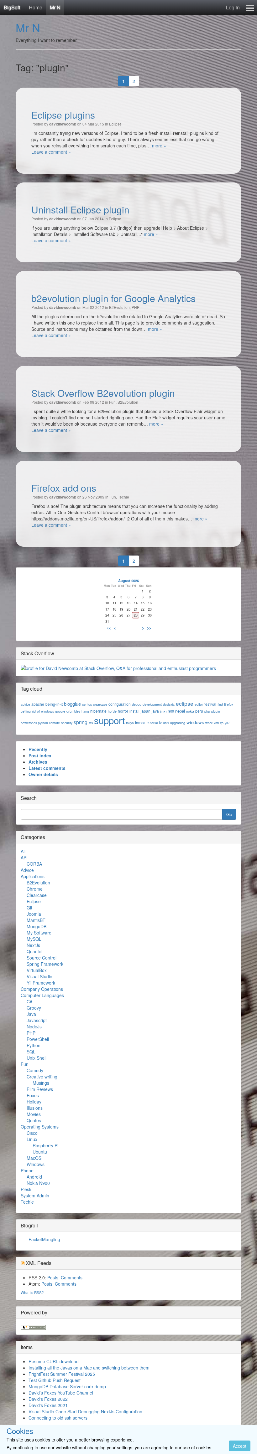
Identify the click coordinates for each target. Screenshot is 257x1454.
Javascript (37, 1020)
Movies (34, 1114)
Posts (52, 1277)
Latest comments (47, 768)
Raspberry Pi (45, 1145)
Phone (27, 1170)
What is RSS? (32, 1292)
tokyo (130, 722)
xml (216, 722)
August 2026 (128, 580)
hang (85, 711)
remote (54, 722)
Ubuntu (40, 1152)
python (43, 722)
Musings (41, 1083)
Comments (71, 1277)
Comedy (35, 1070)
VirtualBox (37, 970)
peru (199, 711)
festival (210, 704)
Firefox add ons (63, 487)
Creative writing (42, 1076)
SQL (31, 1051)
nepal (180, 711)
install (134, 711)
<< (109, 627)
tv (160, 722)
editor (199, 704)
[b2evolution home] (33, 1326)
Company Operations (42, 989)
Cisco (32, 1133)
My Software (39, 932)
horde (112, 711)
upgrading (177, 722)
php (207, 711)
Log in (233, 7)
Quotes (34, 1120)
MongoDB (36, 926)
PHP (135, 307)
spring (80, 722)
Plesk (26, 1189)
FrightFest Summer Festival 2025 (62, 1374)
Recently (38, 749)
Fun (112, 402)
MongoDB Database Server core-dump (67, 1386)
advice (25, 704)
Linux (32, 1139)
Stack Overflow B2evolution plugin (103, 393)
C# (29, 1001)
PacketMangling (44, 1239)
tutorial (153, 722)
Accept (239, 1446)
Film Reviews (40, 1089)
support (109, 720)
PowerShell (38, 1039)
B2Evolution (119, 307)
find (220, 704)
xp (221, 722)
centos (87, 704)
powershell (29, 722)
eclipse (184, 703)
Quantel (34, 951)
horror (123, 711)
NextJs (33, 945)
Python (33, 1045)
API (24, 857)
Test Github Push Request (55, 1380)
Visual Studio (39, 976)
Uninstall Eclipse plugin (80, 209)
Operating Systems (40, 1127)
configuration (119, 704)
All (23, 851)
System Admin (35, 1195)
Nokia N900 (38, 1183)
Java (31, 1014)
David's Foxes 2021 (48, 1405)
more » (159, 145)
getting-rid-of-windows (37, 711)
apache (37, 704)
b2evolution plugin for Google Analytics (113, 298)
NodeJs (34, 1026)
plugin (215, 711)
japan (145, 711)
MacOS (34, 1158)
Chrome (35, 889)
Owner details (43, 774)
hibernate (98, 711)
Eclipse (115, 123)
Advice (27, 870)
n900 (170, 711)
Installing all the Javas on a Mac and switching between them (89, 1367)
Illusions (35, 1108)
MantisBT (36, 920)
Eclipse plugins (63, 114)
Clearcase (37, 895)
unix (166, 722)
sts (91, 722)
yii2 (227, 722)
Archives (38, 762)
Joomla (34, 914)
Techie (123, 496)
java (155, 711)
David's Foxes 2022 (48, 1399)
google (60, 711)
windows (195, 722)
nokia (190, 711)
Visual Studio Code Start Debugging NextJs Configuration (85, 1411)
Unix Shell (36, 1058)
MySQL (34, 939)
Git (29, 907)
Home (35, 7)
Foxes (33, 1095)
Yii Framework (41, 983)
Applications (33, 876)
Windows (36, 1164)
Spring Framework (45, 964)
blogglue (72, 703)
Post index (40, 755)
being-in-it (54, 704)
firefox (228, 704)
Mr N (55, 7)
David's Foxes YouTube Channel (61, 1393)
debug (136, 704)
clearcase (100, 704)
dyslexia (169, 704)
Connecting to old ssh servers (58, 1418)
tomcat (140, 722)
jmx (162, 711)
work (208, 722)
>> (149, 627)
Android (34, 1177)
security (66, 722)
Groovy (34, 1008)
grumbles (73, 711)
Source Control (41, 958)
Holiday (34, 1101)
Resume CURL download (54, 1361)
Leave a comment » (51, 152)
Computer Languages (42, 995)
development (152, 704)
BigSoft (12, 7)
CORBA (34, 864)
